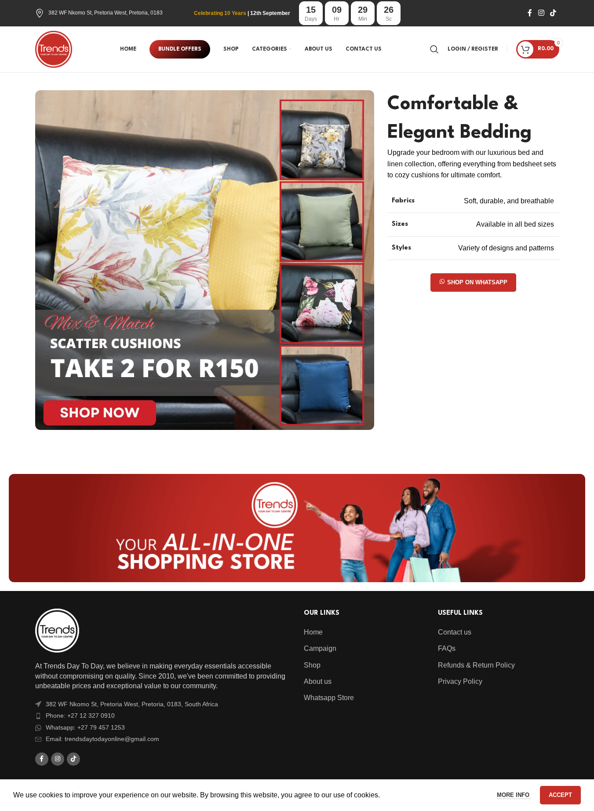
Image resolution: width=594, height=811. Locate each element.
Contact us (454, 632)
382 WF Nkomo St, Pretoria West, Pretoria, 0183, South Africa (132, 704)
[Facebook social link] (530, 13)
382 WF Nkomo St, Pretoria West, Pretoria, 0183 (105, 13)
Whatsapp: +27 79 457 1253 (85, 727)
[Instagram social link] (541, 13)
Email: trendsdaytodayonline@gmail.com (102, 738)
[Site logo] (53, 48)
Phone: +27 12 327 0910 (80, 715)
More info (514, 795)
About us (318, 681)
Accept (560, 795)
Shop (312, 665)
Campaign (320, 648)
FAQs (447, 648)
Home (313, 632)
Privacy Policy (460, 681)
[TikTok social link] (553, 13)
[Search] (434, 49)
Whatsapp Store (329, 697)
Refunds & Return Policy (476, 665)
